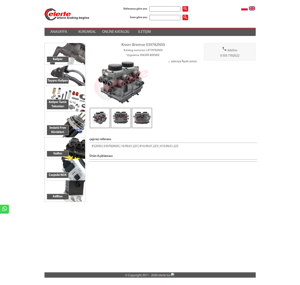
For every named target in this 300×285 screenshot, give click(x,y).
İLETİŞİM (144, 32)
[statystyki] (172, 275)
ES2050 (97, 146)
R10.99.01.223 (149, 146)
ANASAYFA (58, 32)
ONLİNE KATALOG (115, 32)
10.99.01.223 (129, 146)
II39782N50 (111, 146)
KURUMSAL (87, 32)
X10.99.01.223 (169, 146)
